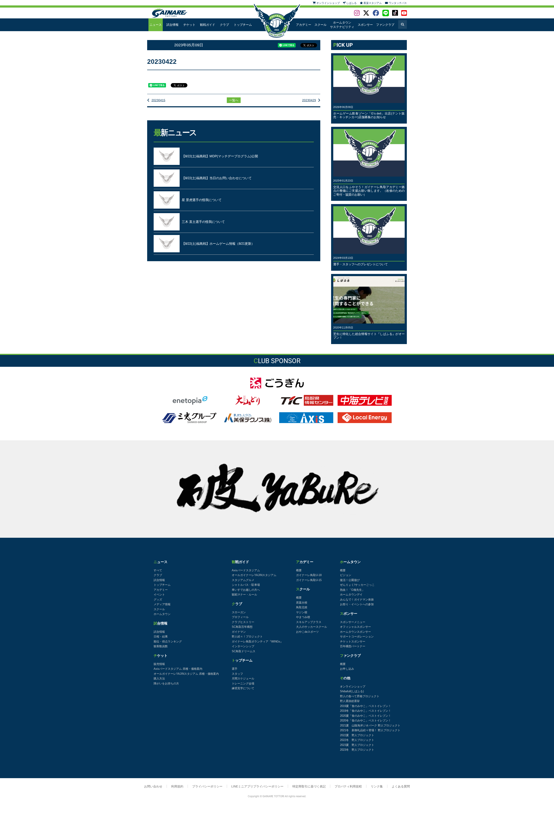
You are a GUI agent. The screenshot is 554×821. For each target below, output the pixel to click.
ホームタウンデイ (351, 594)
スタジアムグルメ (243, 580)
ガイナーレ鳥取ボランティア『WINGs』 (257, 641)
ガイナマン (239, 631)
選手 (234, 668)
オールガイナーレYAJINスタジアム (254, 575)
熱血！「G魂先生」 (352, 589)
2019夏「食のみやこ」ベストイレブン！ (365, 706)
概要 (299, 570)
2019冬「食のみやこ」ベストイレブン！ (365, 710)
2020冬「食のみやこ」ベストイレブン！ (365, 720)
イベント (159, 594)
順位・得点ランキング (168, 641)
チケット (189, 24)
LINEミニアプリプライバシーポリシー (257, 786)
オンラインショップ (352, 686)
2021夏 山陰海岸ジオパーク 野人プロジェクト (370, 725)
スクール (320, 24)
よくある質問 (401, 786)
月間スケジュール (243, 678)
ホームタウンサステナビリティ (342, 25)
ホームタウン (162, 614)
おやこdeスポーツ (307, 631)
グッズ (158, 599)
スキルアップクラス (308, 622)
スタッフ (237, 673)
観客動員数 (161, 646)
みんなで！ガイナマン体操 (357, 599)
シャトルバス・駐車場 (246, 584)
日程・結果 (161, 636)
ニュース (156, 24)
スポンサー (365, 24)
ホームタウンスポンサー (355, 631)
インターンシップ (243, 646)
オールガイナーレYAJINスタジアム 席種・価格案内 (186, 673)
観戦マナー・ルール (244, 594)
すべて (158, 570)
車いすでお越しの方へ (246, 589)
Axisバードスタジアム (246, 570)
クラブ (224, 24)
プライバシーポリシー (207, 786)
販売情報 (159, 664)
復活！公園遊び (350, 580)
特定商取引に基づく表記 (309, 786)
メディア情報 (162, 604)
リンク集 (377, 786)
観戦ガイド (207, 24)
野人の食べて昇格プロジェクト (359, 696)
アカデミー (303, 24)
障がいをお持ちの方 (166, 683)
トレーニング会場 (243, 683)
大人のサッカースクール (311, 626)
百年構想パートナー (352, 646)
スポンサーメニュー (352, 622)
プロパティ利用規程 (348, 786)
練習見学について (243, 688)
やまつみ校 (303, 617)
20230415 (158, 100)
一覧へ (233, 100)
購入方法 (159, 678)
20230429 (309, 100)
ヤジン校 (301, 612)
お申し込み (347, 668)
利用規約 (177, 786)
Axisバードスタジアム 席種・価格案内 (178, 668)
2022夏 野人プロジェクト (357, 735)
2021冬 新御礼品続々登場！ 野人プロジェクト (370, 730)
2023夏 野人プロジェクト (357, 745)
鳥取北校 (301, 607)
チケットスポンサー (352, 641)
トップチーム (243, 24)
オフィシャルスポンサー (355, 626)
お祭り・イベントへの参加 (357, 604)
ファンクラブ (385, 24)
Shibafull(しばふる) (352, 691)
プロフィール (240, 617)
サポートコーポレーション (357, 636)
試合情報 (172, 24)
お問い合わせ (153, 786)
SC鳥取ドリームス (243, 651)
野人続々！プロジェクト (247, 636)
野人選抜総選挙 (350, 701)
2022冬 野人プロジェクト (357, 740)
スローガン (239, 612)
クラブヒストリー (243, 622)
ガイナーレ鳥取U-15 (309, 580)
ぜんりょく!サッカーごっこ (357, 584)
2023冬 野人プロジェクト (357, 749)
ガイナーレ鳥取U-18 (309, 575)
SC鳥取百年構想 (242, 626)
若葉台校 (301, 602)
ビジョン (345, 575)
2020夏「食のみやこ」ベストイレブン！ (365, 715)
